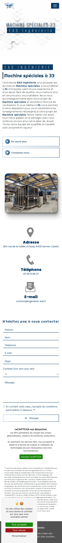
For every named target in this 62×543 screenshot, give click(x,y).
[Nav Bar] (55, 6)
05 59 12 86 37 (31, 274)
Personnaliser (19, 535)
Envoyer (34, 418)
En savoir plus (19, 141)
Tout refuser (19, 530)
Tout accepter (19, 524)
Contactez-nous (20, 152)
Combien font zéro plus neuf (18, 368)
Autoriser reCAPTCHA (31, 457)
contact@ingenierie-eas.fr (31, 301)
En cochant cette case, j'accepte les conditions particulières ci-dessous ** (31, 408)
